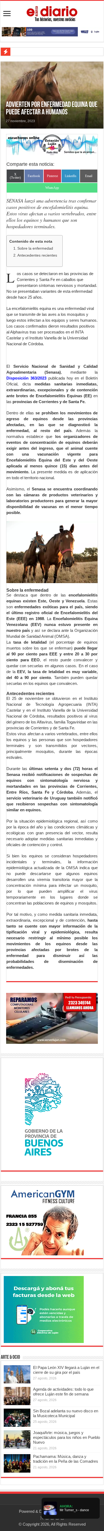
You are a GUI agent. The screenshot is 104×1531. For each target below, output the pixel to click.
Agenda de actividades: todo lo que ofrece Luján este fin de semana (63, 1391)
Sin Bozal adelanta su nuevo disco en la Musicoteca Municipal (65, 1413)
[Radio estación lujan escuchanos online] (52, 144)
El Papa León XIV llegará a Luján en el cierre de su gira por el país (66, 1370)
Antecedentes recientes (37, 255)
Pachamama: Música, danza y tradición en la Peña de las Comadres (65, 1459)
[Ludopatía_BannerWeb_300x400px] (44, 1114)
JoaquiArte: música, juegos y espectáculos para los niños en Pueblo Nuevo (66, 1437)
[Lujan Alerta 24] (52, 31)
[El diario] (52, 12)
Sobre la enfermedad (35, 248)
